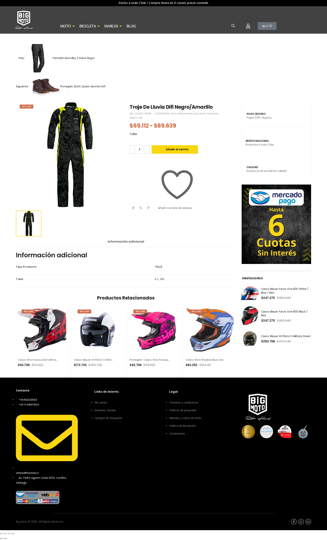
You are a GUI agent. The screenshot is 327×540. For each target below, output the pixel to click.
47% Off (26, 106)
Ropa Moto (41, 39)
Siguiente (61, 86)
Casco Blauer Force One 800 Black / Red (284, 313)
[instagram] (301, 521)
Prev (56, 58)
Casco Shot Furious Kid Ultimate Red (41, 360)
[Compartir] (9, 533)
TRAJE (158, 267)
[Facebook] (133, 207)
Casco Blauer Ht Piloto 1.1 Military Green (286, 336)
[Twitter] (140, 207)
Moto (26, 39)
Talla (133, 134)
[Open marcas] (121, 26)
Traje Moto (59, 39)
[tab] (126, 241)
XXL (162, 279)
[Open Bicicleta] (98, 26)
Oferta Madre (184, 113)
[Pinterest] (148, 207)
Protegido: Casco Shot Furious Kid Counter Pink (160, 360)
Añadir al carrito (177, 149)
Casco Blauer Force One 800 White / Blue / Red (285, 291)
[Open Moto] (74, 26)
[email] (308, 521)
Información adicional (126, 241)
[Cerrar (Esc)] (12, 533)
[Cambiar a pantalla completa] (5, 533)
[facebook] (294, 521)
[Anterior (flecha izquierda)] (1, 538)
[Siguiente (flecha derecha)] (5, 538)
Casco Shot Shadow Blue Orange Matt (210, 360)
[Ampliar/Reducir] (1, 533)
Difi (140, 117)
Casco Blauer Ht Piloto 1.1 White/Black (97, 360)
